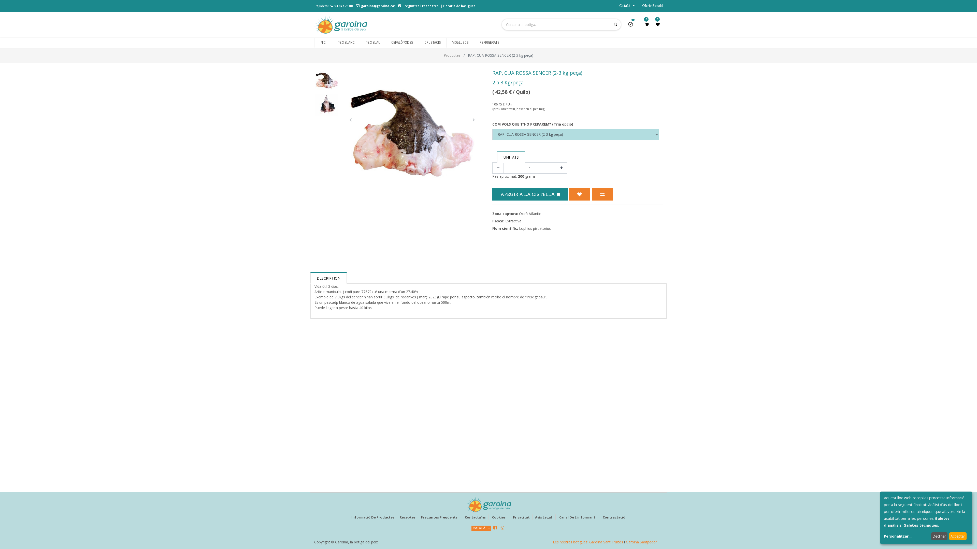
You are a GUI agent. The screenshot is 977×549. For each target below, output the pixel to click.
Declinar (939, 536)
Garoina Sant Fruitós (606, 542)
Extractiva (513, 221)
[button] (633, 26)
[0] (647, 24)
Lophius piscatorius (535, 228)
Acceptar (958, 536)
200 (521, 176)
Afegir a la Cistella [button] (528, 194)
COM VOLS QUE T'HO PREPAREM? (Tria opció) (532, 124)
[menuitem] (323, 42)
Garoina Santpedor (641, 542)
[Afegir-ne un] (561, 168)
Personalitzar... (898, 536)
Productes (452, 55)
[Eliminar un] (498, 168)
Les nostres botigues (570, 542)
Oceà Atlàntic (530, 213)
